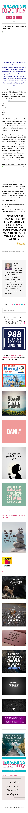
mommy (18, 251)
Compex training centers (9, 511)
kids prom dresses (7, 572)
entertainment (10, 251)
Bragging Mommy (14, 8)
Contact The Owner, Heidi (10, 775)
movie (22, 251)
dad (4, 251)
